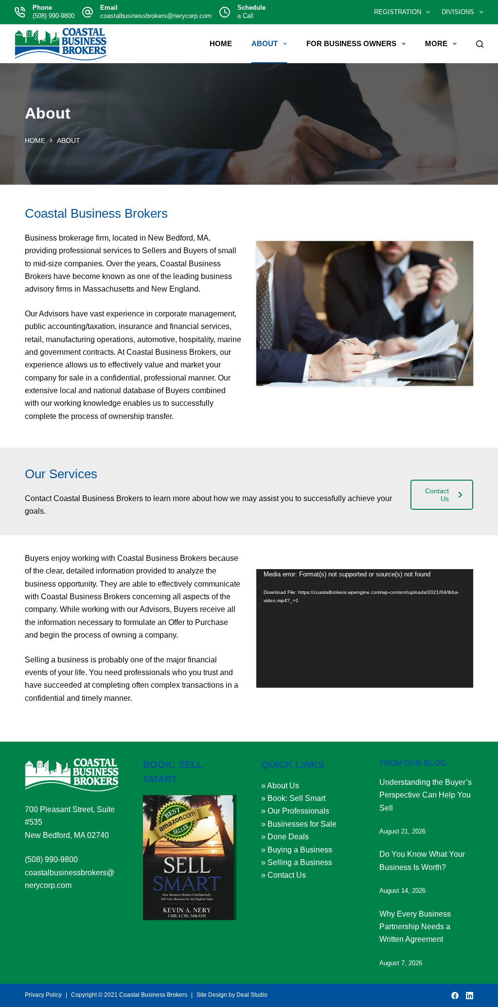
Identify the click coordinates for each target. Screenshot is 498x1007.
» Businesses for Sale (299, 824)
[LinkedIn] (469, 995)
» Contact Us (283, 875)
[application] (364, 628)
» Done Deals (285, 837)
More (436, 43)
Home (221, 43)
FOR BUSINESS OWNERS (351, 43)
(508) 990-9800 (53, 15)
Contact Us (437, 495)
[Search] (479, 44)
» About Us (280, 785)
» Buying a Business (296, 850)
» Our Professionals (295, 811)
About (264, 43)
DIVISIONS (458, 12)
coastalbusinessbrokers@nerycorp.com (156, 15)
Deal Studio (251, 994)
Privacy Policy (43, 994)
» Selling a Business (296, 862)
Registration (397, 12)
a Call (245, 15)
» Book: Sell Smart (293, 798)
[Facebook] (455, 995)
